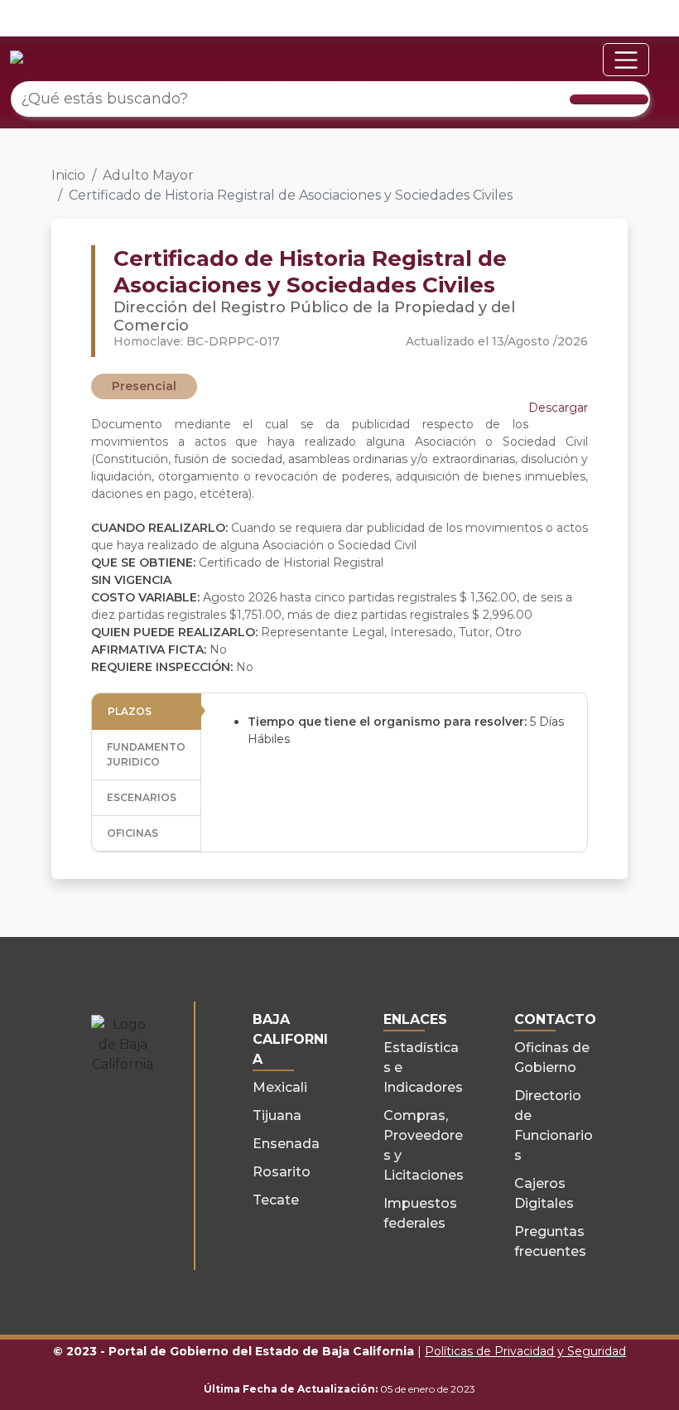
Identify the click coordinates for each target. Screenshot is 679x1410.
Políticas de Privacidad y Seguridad (525, 1351)
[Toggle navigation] (626, 59)
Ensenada (286, 1144)
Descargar (558, 407)
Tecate (276, 1200)
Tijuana (277, 1115)
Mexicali (280, 1087)
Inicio (68, 175)
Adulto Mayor (148, 175)
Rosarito (282, 1172)
